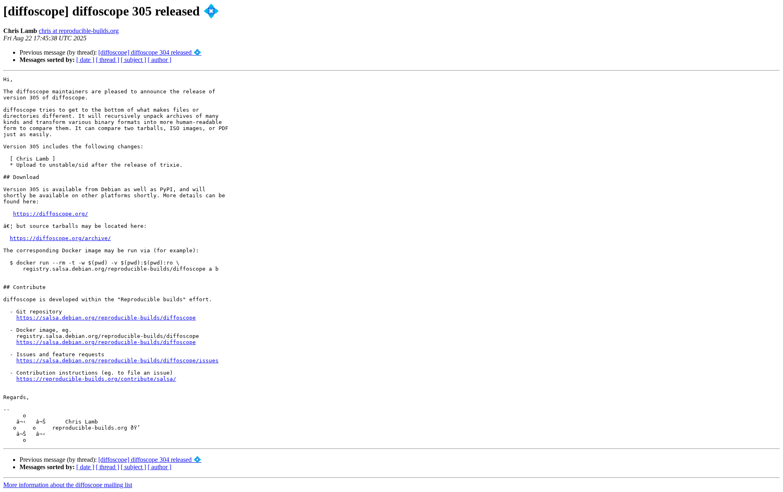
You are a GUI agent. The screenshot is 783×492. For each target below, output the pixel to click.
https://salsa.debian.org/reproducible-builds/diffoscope (106, 318)
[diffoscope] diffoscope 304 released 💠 (149, 52)
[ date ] (85, 59)
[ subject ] (133, 59)
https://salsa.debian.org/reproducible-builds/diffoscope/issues (117, 360)
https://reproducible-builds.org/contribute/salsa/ (96, 379)
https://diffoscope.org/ (50, 214)
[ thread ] (107, 59)
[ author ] (159, 59)
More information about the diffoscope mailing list (67, 484)
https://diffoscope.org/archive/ (60, 238)
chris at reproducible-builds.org (79, 30)
